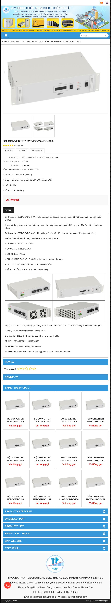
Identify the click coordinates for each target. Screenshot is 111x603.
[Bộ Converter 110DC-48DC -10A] (96, 444)
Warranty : (15, 165)
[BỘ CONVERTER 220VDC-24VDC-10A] (69, 482)
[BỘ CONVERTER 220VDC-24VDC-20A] (96, 482)
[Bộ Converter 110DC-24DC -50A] (96, 405)
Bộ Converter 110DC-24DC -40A (68, 420)
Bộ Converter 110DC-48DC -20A (68, 459)
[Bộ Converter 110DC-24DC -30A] (42, 405)
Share (9, 151)
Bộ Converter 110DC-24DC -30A (42, 420)
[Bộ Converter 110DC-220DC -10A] (42, 482)
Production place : (12, 161)
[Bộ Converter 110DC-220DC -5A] (15, 482)
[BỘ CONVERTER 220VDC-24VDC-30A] (55, 79)
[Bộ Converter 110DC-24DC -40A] (69, 405)
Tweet (23, 151)
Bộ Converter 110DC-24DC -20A (15, 420)
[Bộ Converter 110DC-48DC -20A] (69, 444)
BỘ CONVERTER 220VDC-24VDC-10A (69, 497)
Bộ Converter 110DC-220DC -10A (42, 497)
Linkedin (38, 151)
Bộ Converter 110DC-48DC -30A (42, 459)
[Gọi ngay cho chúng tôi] (7, 585)
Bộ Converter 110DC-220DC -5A (15, 497)
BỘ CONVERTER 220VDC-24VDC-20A (95, 497)
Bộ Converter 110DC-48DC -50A (15, 459)
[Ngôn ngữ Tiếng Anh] (107, 3)
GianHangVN (102, 601)
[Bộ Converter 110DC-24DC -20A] (15, 405)
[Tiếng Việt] (101, 3)
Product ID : (14, 157)
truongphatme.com (77, 597)
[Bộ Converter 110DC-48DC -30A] (42, 444)
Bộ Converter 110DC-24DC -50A (95, 420)
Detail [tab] (8, 210)
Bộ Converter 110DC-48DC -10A (95, 459)
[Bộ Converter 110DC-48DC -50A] (15, 444)
